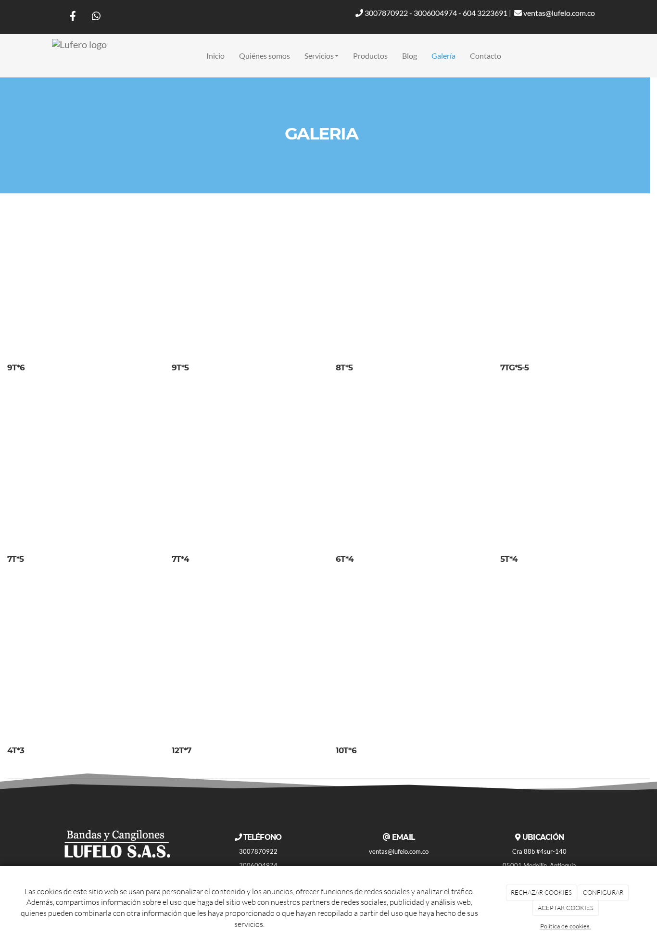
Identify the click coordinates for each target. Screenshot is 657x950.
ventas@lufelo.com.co (558, 12)
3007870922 (385, 12)
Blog (409, 55)
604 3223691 (485, 12)
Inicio (215, 55)
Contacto (485, 55)
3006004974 (435, 12)
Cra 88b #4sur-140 (539, 851)
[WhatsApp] (96, 17)
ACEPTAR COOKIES (566, 908)
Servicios (319, 55)
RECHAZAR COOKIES (541, 892)
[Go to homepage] (79, 55)
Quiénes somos (264, 55)
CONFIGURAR (603, 892)
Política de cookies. (565, 926)
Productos (370, 55)
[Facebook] (73, 17)
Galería (443, 55)
